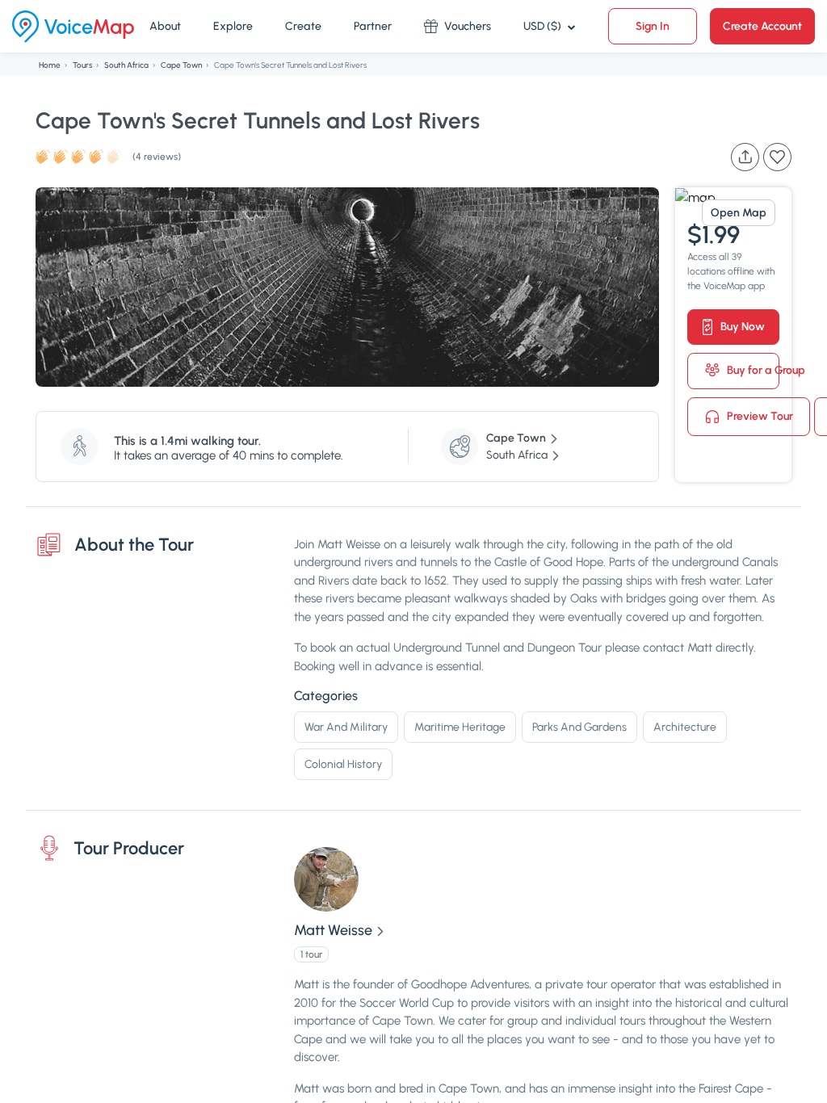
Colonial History (343, 764)
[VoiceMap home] (73, 26)
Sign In (653, 26)
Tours (82, 65)
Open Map (738, 213)
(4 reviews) (156, 156)
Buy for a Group (751, 370)
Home (50, 65)
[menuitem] (165, 26)
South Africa (126, 65)
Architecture (684, 727)
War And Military (346, 727)
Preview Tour (758, 415)
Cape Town (181, 65)
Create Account (762, 26)
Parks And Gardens (579, 727)
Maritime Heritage (460, 727)
